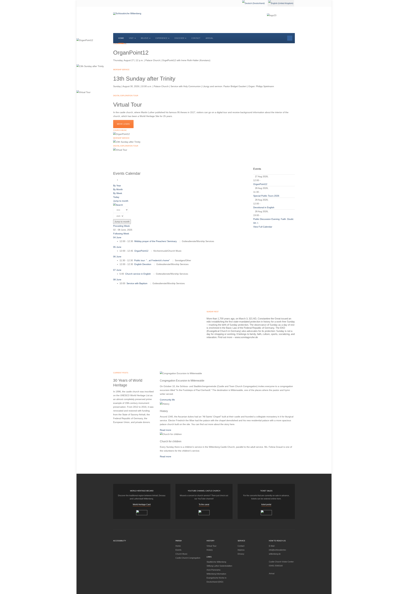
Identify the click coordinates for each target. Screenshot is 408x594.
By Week (117, 193)
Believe (145, 38)
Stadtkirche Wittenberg (216, 562)
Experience (161, 38)
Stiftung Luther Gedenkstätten (219, 566)
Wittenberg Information (216, 574)
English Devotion (142, 264)
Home (121, 38)
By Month (118, 189)
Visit (131, 38)
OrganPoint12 (141, 251)
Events (178, 550)
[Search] (118, 204)
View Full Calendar (262, 226)
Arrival (209, 38)
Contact (195, 38)
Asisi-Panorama (213, 570)
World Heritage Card (142, 504)
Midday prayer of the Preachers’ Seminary (155, 241)
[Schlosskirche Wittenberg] (127, 13)
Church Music (181, 554)
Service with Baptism (137, 283)
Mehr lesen (123, 124)
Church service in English (138, 274)
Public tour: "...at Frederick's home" (152, 260)
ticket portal (266, 504)
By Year (117, 185)
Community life (167, 399)
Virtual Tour (211, 546)
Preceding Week (121, 226)
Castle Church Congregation (187, 558)
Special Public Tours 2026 (266, 195)
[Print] (120, 180)
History (210, 550)
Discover (179, 38)
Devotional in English (263, 207)
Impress (241, 550)
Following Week (121, 233)
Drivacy (241, 554)
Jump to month (120, 201)
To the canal (204, 504)
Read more (165, 430)
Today (116, 197)
